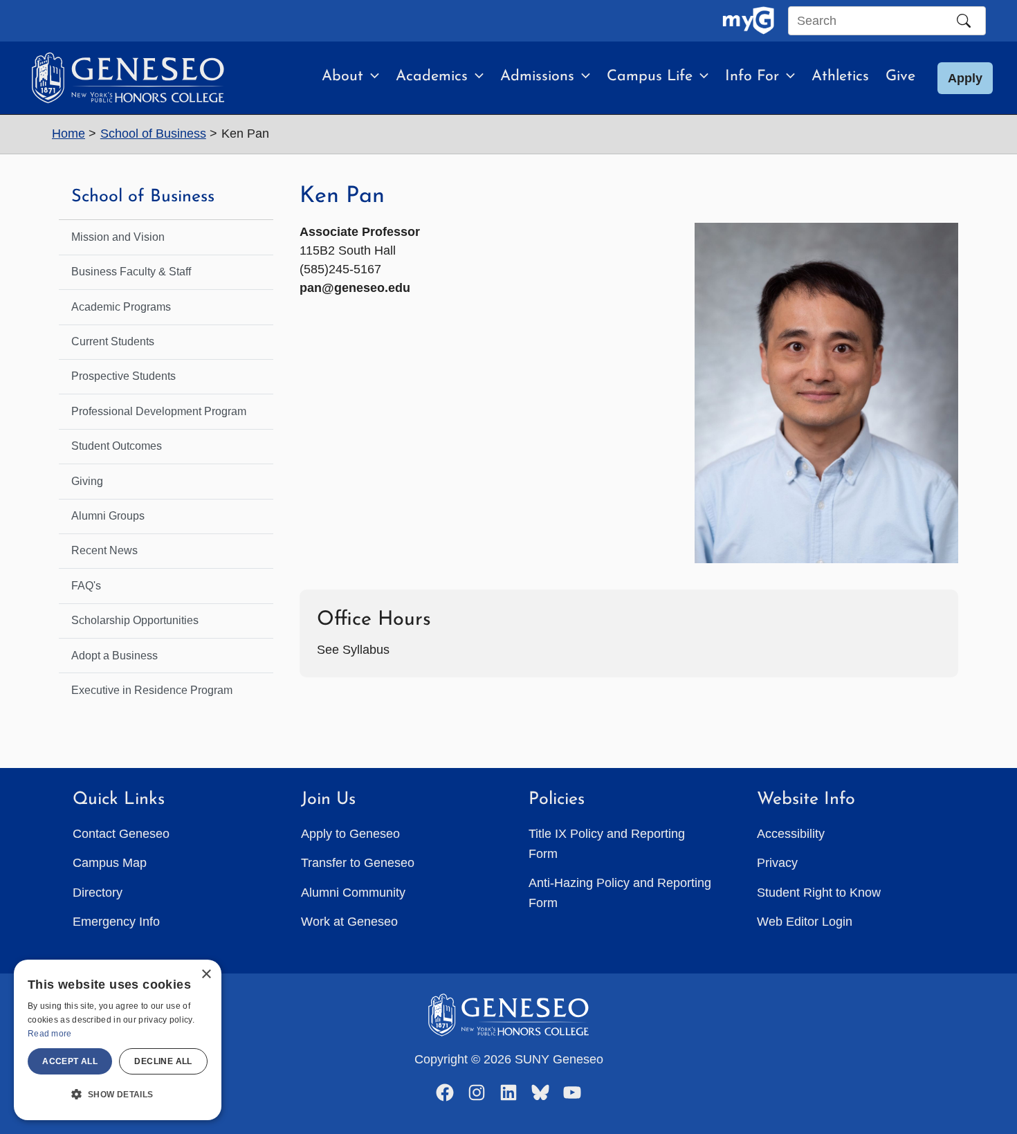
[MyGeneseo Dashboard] (748, 21)
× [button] (206, 974)
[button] (371, 77)
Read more (50, 1034)
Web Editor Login (804, 922)
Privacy (777, 863)
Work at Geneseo (349, 922)
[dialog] (117, 1040)
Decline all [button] (163, 1061)
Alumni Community (353, 892)
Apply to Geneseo (350, 834)
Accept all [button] (70, 1061)
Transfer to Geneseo (357, 863)
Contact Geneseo (121, 834)
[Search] (964, 21)
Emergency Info (116, 922)
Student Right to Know (819, 892)
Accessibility (791, 834)
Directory (97, 892)
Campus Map (110, 863)
